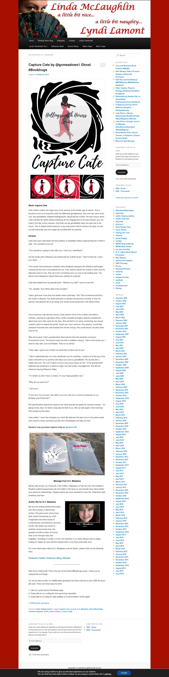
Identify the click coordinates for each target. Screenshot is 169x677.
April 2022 (120, 314)
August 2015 (121, 534)
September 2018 (122, 431)
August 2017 (121, 467)
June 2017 (120, 473)
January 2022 (121, 323)
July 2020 (119, 373)
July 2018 (119, 437)
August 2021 (121, 337)
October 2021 (121, 331)
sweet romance (55, 611)
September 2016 (122, 498)
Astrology (120, 213)
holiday (119, 241)
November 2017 (122, 459)
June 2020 (120, 376)
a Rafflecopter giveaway (39, 602)
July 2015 (119, 537)
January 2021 (121, 356)
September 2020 (122, 367)
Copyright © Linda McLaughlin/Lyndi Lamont (84, 668)
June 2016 (120, 507)
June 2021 (120, 342)
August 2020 (121, 370)
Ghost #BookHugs (96, 609)
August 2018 (121, 434)
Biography (61, 40)
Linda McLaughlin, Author (127, 198)
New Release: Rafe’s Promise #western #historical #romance (127, 74)
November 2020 (122, 362)
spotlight (119, 280)
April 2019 (120, 412)
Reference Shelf (57, 46)
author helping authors (44, 609)
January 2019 (121, 420)
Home (31, 40)
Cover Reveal (121, 229)
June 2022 (120, 309)
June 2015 (120, 540)
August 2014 (121, 568)
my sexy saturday (123, 249)
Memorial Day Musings (125, 141)
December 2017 (122, 456)
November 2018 (122, 426)
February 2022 (121, 320)
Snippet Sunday (122, 277)
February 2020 (121, 387)
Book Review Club (123, 227)
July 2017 (119, 470)
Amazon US (71, 427)
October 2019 (121, 395)
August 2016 (121, 501)
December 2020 (122, 359)
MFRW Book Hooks (123, 246)
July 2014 (119, 571)
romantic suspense (36, 611)
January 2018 (121, 454)
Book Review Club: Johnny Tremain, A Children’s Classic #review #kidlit (128, 135)
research (119, 271)
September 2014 (122, 565)
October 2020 (121, 365)
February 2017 (121, 484)
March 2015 (120, 548)
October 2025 (121, 300)
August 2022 (121, 303)
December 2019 (122, 390)
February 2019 (121, 417)
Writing (119, 288)
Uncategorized (121, 285)
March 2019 (120, 415)
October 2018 (121, 429)
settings (107, 674)
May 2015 (119, 543)
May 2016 (119, 509)
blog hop (119, 221)
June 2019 (120, 406)
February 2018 (121, 451)
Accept (124, 673)
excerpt (73, 609)
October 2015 (121, 529)
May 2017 (119, 476)
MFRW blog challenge (125, 243)
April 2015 (120, 546)
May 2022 (119, 312)
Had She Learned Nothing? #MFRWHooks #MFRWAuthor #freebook (127, 82)
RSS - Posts (120, 188)
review (118, 274)
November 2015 (122, 526)
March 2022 (120, 317)
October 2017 (121, 462)
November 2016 (122, 493)
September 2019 (122, 398)
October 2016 (121, 495)
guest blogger (121, 238)
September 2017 (122, 465)
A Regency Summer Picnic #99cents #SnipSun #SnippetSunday (127, 107)
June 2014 (120, 573)
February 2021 (121, 353)
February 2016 (121, 518)
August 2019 (121, 401)
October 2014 (121, 562)
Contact (72, 40)
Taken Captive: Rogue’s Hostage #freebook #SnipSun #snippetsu (127, 91)
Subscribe (121, 172)
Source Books (73, 46)
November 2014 (122, 559)
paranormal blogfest (124, 260)
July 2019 (119, 403)
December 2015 (122, 523)
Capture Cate (65, 609)
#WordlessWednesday (125, 210)
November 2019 (122, 392)
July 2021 (119, 339)
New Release (121, 257)
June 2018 (120, 440)
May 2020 (119, 378)
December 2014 (122, 557)
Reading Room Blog (45, 40)
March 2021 (120, 351)
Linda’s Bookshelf (86, 40)
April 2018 (120, 445)
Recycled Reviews (123, 268)
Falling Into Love (123, 232)
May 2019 (119, 409)
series (46, 611)
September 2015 (122, 532)
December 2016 (122, 490)
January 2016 (121, 520)
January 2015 (121, 554)
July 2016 (119, 504)
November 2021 (122, 328)
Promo (118, 266)
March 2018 (120, 448)
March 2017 (120, 481)
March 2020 (120, 384)
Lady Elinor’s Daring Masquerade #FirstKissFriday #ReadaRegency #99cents (127, 116)
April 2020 (120, 381)
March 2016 (120, 515)
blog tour (119, 224)
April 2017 (120, 479)
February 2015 (121, 551)
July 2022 (119, 306)
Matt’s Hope (87, 46)
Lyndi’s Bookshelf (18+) (38, 46)
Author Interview (122, 218)
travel (118, 282)
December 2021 (122, 326)
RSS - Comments (123, 191)
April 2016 (120, 512)
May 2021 (119, 345)
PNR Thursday (121, 263)
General (119, 235)
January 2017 (121, 487)
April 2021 (120, 348)
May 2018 (119, 442)
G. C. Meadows (82, 609)
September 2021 (122, 334)
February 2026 (121, 298)
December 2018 (122, 423)
